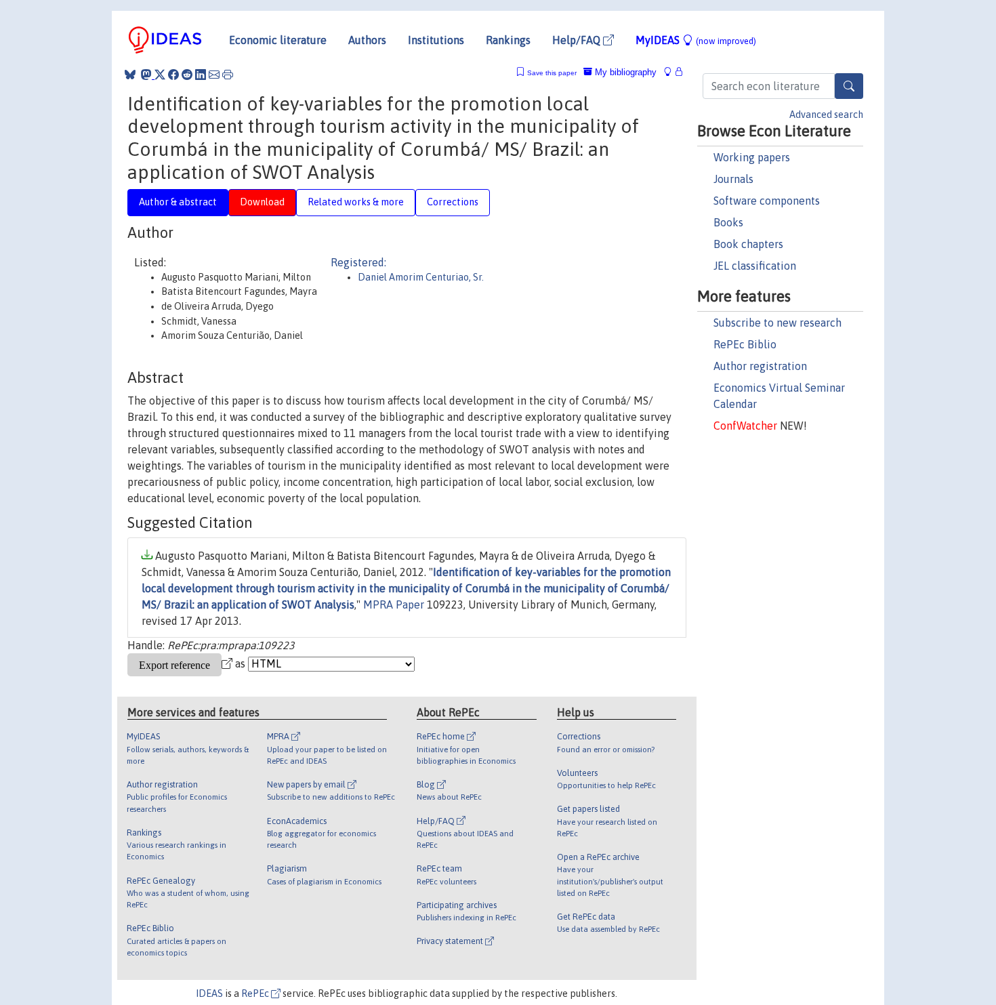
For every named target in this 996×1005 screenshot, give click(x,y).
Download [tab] (262, 202)
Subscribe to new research (777, 322)
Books (728, 222)
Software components (766, 200)
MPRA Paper (393, 604)
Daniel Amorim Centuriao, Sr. (421, 277)
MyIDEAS (696, 40)
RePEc (256, 993)
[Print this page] (227, 74)
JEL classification (754, 266)
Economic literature (278, 40)
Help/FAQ (577, 40)
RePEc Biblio (744, 344)
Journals (733, 179)
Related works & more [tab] (356, 202)
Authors (367, 40)
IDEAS (209, 993)
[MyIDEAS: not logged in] (671, 72)
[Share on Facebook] (173, 74)
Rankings (508, 40)
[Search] (849, 86)
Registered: (358, 262)
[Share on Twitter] (159, 74)
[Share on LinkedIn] (200, 74)
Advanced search (826, 114)
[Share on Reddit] (187, 74)
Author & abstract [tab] (178, 202)
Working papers (751, 157)
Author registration (760, 366)
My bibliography (624, 72)
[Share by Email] (214, 74)
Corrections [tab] (452, 202)
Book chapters (748, 244)
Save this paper (552, 73)
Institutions (436, 40)
